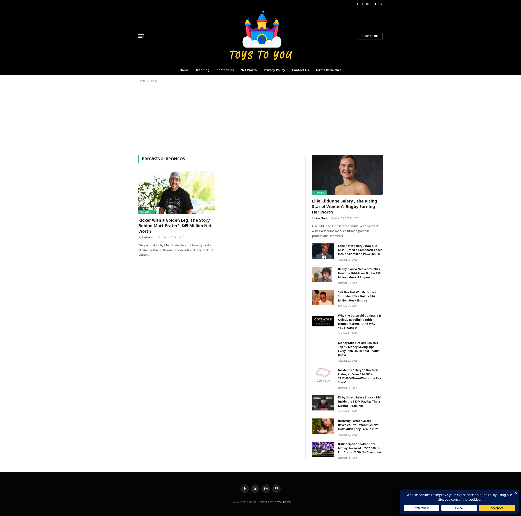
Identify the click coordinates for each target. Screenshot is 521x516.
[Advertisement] (260, 117)
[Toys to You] (260, 36)
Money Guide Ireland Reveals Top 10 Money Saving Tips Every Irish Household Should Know (359, 349)
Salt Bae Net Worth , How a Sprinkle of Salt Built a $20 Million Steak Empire (357, 296)
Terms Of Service (328, 70)
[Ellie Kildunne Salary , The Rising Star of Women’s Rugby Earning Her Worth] (347, 175)
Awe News (148, 237)
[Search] (375, 4)
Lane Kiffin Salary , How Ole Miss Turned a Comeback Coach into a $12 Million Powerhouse (360, 250)
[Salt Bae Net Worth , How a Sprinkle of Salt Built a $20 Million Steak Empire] (323, 297)
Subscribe (370, 36)
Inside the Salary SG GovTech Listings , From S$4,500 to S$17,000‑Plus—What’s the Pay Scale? (359, 376)
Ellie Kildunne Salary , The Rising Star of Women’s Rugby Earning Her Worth (344, 206)
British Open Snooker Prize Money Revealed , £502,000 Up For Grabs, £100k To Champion (359, 448)
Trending (203, 70)
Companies (225, 70)
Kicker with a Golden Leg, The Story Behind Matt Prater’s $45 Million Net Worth (175, 225)
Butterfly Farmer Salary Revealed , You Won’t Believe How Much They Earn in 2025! (358, 425)
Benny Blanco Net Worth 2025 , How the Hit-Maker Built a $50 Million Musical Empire (360, 273)
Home (184, 70)
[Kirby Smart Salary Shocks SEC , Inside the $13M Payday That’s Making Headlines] (323, 402)
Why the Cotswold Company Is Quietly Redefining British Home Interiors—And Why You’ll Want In (359, 322)
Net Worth (249, 70)
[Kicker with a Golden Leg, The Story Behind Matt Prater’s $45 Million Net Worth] (176, 192)
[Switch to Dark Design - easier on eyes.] (381, 4)
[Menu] (141, 36)
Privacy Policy (274, 70)
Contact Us (300, 70)
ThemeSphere (281, 502)
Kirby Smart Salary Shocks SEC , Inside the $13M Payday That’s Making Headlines (360, 401)
